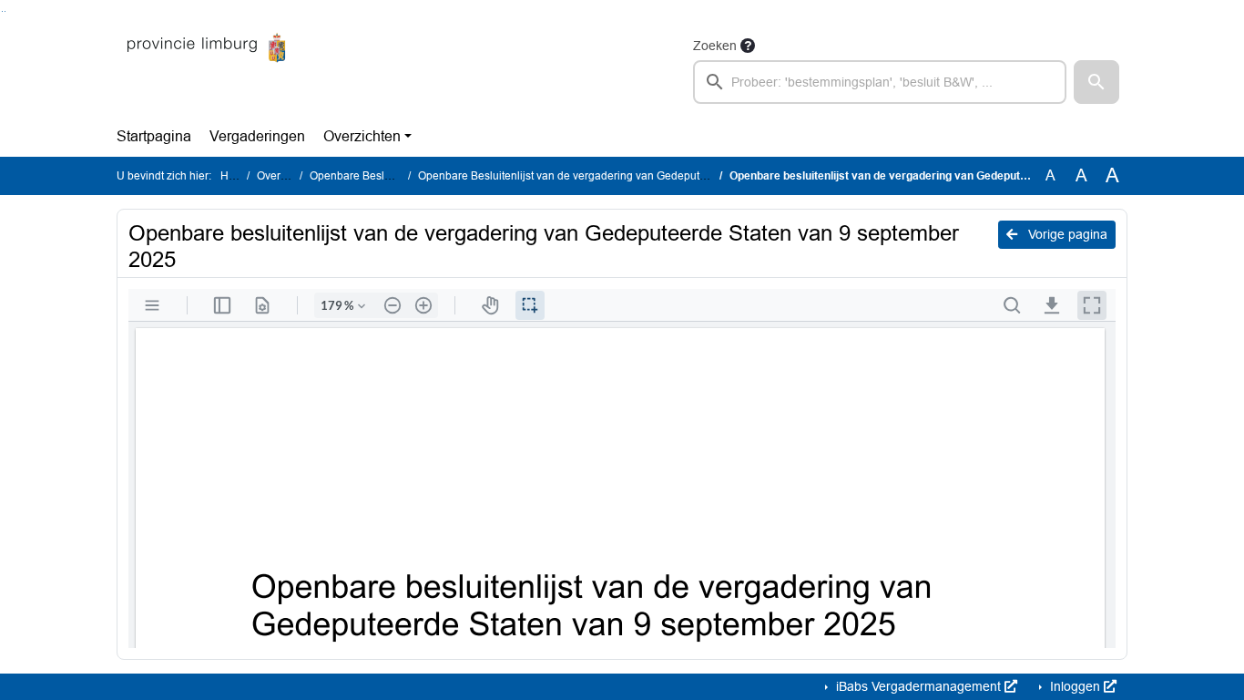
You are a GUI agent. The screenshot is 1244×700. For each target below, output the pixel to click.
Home (235, 176)
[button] (1096, 82)
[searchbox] (879, 82)
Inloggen (1075, 686)
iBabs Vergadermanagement (918, 686)
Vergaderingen (257, 136)
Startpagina (154, 136)
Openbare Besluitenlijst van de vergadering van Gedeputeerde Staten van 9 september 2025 (647, 176)
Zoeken (715, 45)
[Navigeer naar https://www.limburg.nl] (206, 69)
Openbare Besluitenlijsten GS (383, 176)
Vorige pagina (1066, 234)
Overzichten (362, 136)
